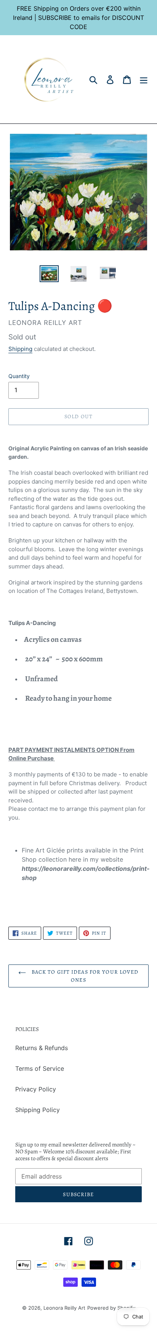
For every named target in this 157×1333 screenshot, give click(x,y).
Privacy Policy (35, 1089)
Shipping (20, 348)
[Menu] (143, 79)
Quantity (19, 376)
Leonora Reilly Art (64, 1308)
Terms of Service (39, 1068)
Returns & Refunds (41, 1048)
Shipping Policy (37, 1110)
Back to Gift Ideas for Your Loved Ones (84, 976)
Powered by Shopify (111, 1308)
